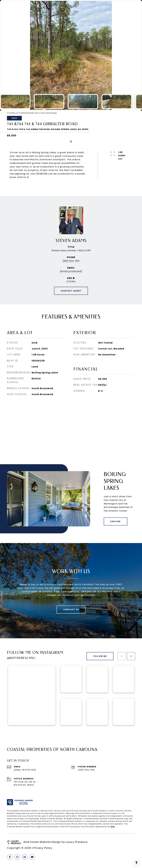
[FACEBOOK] (9, 857)
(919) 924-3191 (71, 260)
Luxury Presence (77, 842)
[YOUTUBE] (32, 857)
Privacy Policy (43, 848)
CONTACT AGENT (71, 290)
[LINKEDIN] (24, 857)
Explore (115, 521)
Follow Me (100, 656)
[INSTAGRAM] (17, 857)
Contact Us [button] (71, 609)
